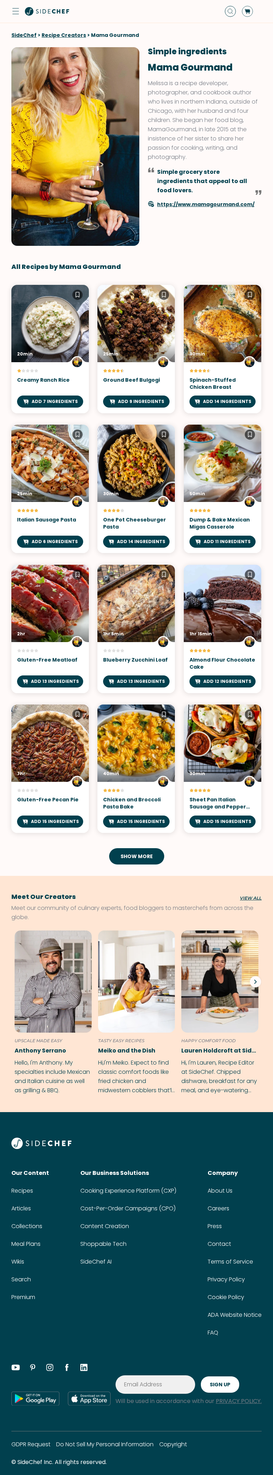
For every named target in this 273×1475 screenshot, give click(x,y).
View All (251, 898)
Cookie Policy (226, 1297)
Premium (23, 1297)
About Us (220, 1191)
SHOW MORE (137, 856)
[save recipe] (77, 296)
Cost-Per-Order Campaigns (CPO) (128, 1208)
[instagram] (50, 1368)
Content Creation (104, 1226)
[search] (230, 11)
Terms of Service (230, 1262)
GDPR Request (30, 1444)
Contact (219, 1244)
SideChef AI (96, 1262)
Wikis (17, 1262)
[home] (47, 11)
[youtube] (15, 1368)
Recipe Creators (64, 35)
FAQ (213, 1332)
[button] (15, 11)
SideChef (24, 35)
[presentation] (255, 981)
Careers (218, 1208)
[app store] (89, 1398)
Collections (26, 1226)
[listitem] (51, 1012)
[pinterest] (32, 1368)
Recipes (22, 1191)
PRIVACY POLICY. (239, 1401)
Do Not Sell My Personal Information (105, 1444)
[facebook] (67, 1368)
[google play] (35, 1398)
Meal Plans (26, 1244)
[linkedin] (84, 1368)
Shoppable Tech (103, 1244)
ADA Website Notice (235, 1315)
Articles (21, 1208)
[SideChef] (41, 1147)
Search (21, 1279)
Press (215, 1226)
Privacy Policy (226, 1279)
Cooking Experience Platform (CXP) (128, 1191)
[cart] (247, 11)
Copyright (173, 1444)
